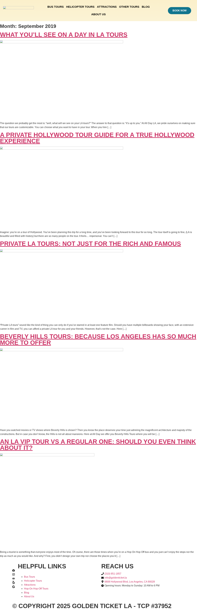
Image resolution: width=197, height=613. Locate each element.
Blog (146, 6)
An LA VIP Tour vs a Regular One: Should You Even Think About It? (98, 444)
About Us (98, 14)
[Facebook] (13, 571)
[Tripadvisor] (13, 578)
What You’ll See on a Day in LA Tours (63, 34)
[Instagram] (13, 575)
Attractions (107, 6)
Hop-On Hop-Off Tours (36, 588)
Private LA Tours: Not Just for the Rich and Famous (90, 243)
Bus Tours (55, 6)
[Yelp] (13, 583)
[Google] (13, 587)
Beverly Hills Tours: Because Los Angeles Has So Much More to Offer (98, 339)
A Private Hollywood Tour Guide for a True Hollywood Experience (97, 137)
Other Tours (129, 6)
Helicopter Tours (80, 6)
